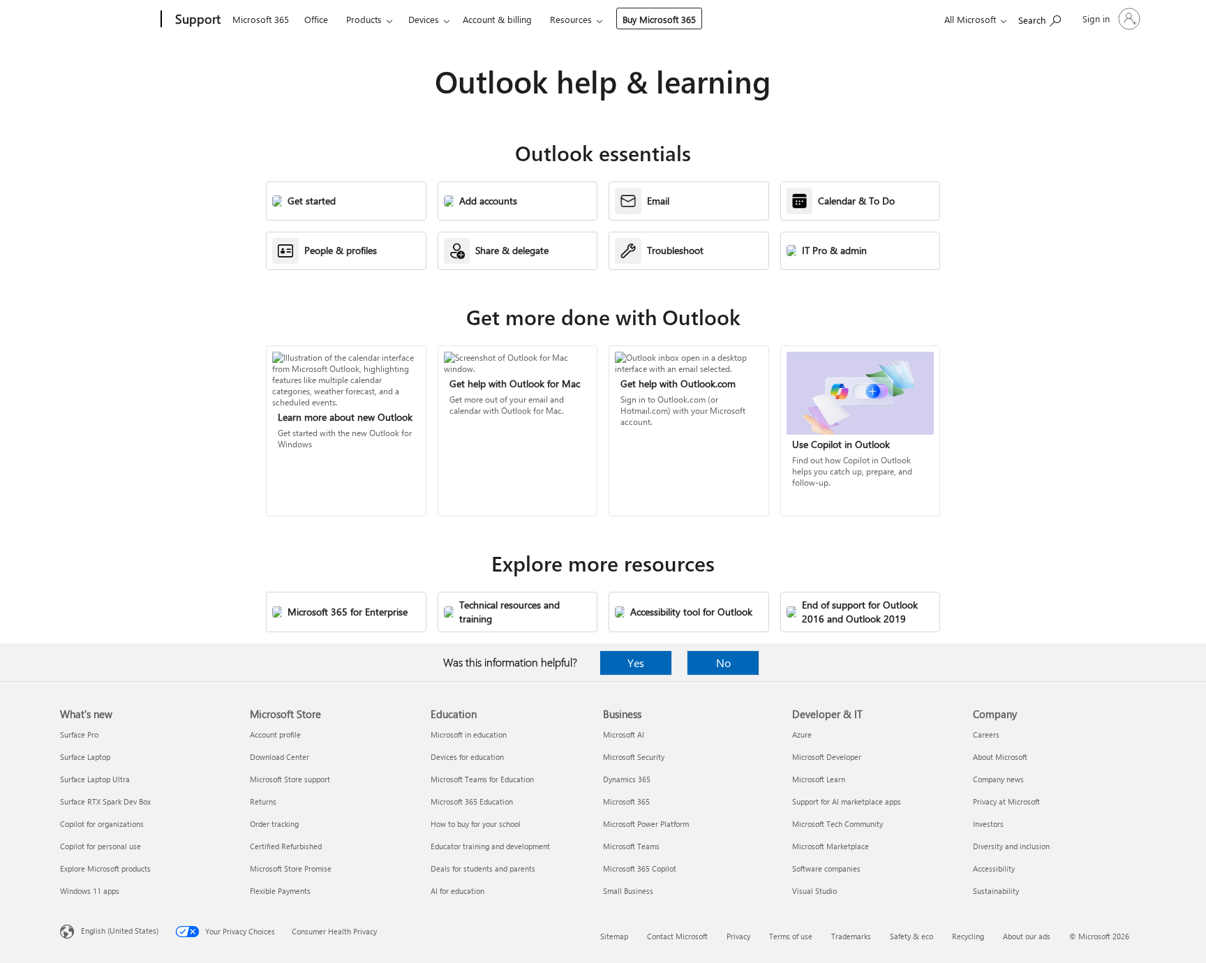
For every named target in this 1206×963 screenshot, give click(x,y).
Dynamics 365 (626, 779)
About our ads (1026, 936)
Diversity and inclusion (1011, 846)
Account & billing (497, 19)
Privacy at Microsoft (1006, 801)
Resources (571, 19)
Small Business (628, 891)
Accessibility (994, 868)
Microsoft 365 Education (472, 801)
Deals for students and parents (483, 868)
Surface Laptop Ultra (95, 779)
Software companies (826, 868)
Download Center (279, 757)
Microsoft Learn (818, 779)
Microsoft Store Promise (291, 868)
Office (316, 19)
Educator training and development (490, 846)
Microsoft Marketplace (830, 846)
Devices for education (467, 757)
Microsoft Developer (826, 757)
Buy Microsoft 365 (659, 19)
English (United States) (119, 930)
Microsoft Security (633, 757)
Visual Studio (814, 891)
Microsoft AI (623, 734)
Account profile (275, 734)
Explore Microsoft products (105, 868)
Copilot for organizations (102, 824)
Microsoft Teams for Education (482, 779)
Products (364, 19)
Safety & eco (911, 936)
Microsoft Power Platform (646, 824)
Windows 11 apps (89, 891)
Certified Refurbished (286, 846)
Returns (263, 801)
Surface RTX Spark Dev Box (105, 801)
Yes (635, 662)
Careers (986, 734)
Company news (998, 779)
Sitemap (614, 936)
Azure (802, 734)
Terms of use (790, 936)
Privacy (738, 936)
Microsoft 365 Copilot (639, 868)
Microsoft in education (469, 734)
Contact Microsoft (677, 936)
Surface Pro (79, 734)
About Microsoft (1000, 757)
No (723, 662)
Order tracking (274, 824)
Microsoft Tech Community (837, 824)
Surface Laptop (85, 757)
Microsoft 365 (260, 19)
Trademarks (851, 936)
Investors (988, 824)
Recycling (968, 936)
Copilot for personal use (100, 846)
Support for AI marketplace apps (846, 801)
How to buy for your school (476, 824)
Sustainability (996, 891)
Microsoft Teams (631, 846)
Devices (423, 19)
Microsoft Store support (290, 779)
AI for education (457, 891)
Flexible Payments (280, 891)
